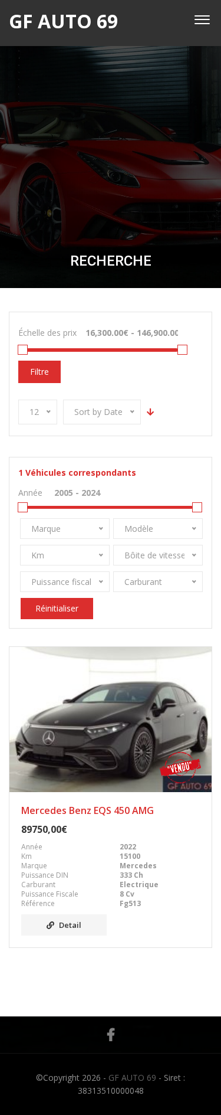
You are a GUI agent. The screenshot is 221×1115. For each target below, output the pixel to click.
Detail (70, 925)
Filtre (39, 371)
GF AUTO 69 (132, 1077)
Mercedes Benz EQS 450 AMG (87, 810)
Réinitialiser (56, 608)
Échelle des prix (47, 332)
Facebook (110, 1034)
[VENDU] (110, 719)
